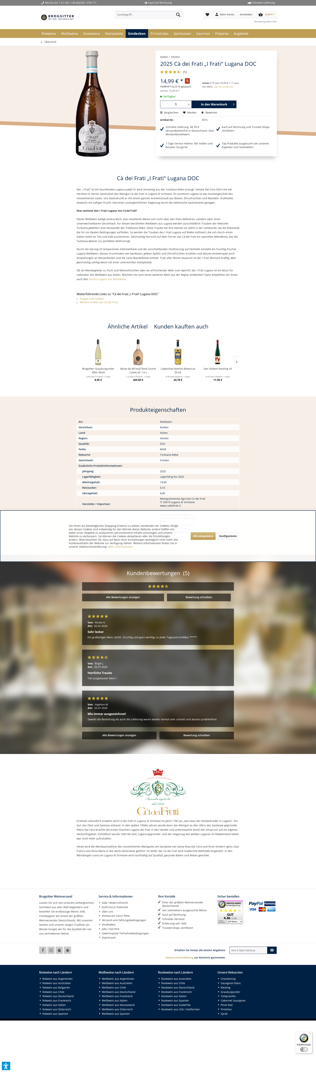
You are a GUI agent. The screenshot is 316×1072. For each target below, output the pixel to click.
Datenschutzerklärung (179, 957)
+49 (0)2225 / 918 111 (84, 2)
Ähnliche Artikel (128, 326)
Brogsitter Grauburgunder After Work (98, 370)
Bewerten (211, 112)
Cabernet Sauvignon (233, 1000)
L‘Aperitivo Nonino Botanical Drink (178, 370)
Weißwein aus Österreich (117, 1009)
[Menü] (310, 1034)
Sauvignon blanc (230, 983)
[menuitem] (148, 14)
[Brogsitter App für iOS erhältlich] (59, 950)
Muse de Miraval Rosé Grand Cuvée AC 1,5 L (138, 370)
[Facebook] (42, 950)
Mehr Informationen (120, 546)
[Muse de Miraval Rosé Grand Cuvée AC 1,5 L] (138, 352)
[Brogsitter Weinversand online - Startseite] (57, 17)
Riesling (225, 987)
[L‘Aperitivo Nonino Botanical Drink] (178, 352)
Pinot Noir (226, 1005)
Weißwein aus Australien (116, 983)
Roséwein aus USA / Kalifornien (180, 1009)
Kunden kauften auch (181, 326)
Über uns (107, 911)
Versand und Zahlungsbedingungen (123, 920)
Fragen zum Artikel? (91, 298)
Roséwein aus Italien (174, 996)
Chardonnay (228, 978)
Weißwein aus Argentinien (117, 978)
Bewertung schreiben (199, 597)
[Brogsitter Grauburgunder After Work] (98, 352)
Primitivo (226, 1009)
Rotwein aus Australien (56, 983)
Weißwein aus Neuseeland (118, 1005)
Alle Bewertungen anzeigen (123, 597)
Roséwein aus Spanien (175, 1000)
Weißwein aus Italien (114, 1000)
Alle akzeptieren (203, 536)
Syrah (224, 1013)
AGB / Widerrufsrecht (114, 902)
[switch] (304, 1049)
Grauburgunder (230, 992)
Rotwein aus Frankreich (56, 1000)
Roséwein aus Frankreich (176, 992)
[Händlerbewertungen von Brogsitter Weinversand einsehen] (231, 912)
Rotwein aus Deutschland (58, 996)
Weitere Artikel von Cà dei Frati (98, 302)
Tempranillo (228, 996)
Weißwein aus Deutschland (118, 992)
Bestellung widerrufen (265, 21)
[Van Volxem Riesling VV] (218, 352)
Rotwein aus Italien (54, 1005)
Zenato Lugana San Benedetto (107, 279)
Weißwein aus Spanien (115, 1013)
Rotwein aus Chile (53, 992)
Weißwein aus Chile (113, 987)
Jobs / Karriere (110, 929)
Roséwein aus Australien (176, 978)
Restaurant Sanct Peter (115, 915)
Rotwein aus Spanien (55, 1013)
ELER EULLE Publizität (114, 907)
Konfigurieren (228, 536)
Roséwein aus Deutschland (177, 987)
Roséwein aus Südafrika (176, 1005)
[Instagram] (51, 950)
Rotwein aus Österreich (56, 1009)
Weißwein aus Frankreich (117, 996)
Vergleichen (170, 112)
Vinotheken (108, 924)
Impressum (108, 937)
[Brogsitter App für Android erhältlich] (67, 950)
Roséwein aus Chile (173, 983)
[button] (6, 1066)
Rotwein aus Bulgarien (56, 987)
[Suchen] (178, 14)
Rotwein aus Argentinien (57, 978)
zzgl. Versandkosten (224, 86)
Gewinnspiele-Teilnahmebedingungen (125, 933)
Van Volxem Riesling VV (218, 368)
